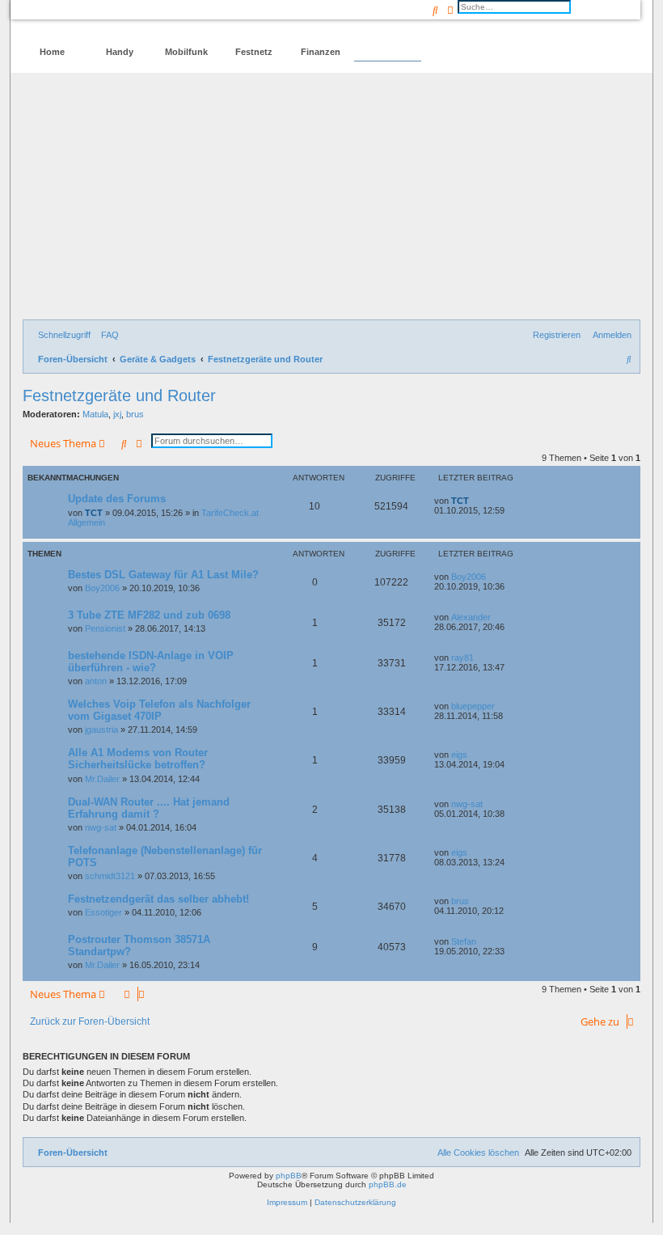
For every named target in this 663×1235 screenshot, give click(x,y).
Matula (95, 414)
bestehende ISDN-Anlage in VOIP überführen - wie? (151, 661)
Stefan (463, 941)
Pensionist (105, 628)
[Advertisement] (331, 198)
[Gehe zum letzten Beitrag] (474, 500)
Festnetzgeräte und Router (119, 395)
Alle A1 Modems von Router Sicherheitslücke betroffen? (138, 758)
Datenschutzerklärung (355, 1202)
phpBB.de (388, 1184)
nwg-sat (100, 827)
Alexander (471, 617)
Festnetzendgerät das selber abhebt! (158, 899)
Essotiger (103, 912)
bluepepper (473, 706)
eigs (459, 754)
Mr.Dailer (102, 779)
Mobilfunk (186, 52)
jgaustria (101, 729)
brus (135, 414)
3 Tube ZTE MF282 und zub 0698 (149, 615)
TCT (94, 513)
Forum (388, 52)
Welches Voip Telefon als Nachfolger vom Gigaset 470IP (159, 710)
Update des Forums (117, 499)
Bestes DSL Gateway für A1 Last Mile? (163, 575)
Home (52, 52)
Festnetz (253, 52)
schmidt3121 (110, 876)
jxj (117, 414)
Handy (119, 52)
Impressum (287, 1202)
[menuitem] (107, 335)
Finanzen (320, 52)
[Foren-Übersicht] (92, 20)
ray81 (462, 657)
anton (96, 681)
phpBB (289, 1175)
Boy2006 (102, 588)
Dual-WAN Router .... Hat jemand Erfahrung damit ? (149, 808)
